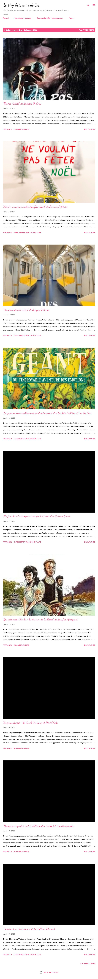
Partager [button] (7, 129)
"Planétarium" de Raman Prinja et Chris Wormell (29, 929)
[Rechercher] (88, 4)
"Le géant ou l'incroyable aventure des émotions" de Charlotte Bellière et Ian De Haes (47, 413)
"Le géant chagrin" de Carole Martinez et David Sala (30, 722)
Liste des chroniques (23, 18)
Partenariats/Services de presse (50, 18)
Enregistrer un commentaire (27, 232)
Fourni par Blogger (50, 972)
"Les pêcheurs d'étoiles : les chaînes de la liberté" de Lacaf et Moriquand (40, 619)
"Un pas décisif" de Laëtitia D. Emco (22, 103)
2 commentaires (21, 129)
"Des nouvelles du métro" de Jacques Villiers (26, 310)
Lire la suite (89, 129)
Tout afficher (86, 30)
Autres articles (87, 963)
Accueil (6, 18)
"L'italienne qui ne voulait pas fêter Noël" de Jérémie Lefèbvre (35, 206)
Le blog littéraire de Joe (21, 5)
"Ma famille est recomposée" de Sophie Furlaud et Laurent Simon (37, 516)
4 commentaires (21, 748)
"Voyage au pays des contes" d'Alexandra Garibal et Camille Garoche (38, 826)
